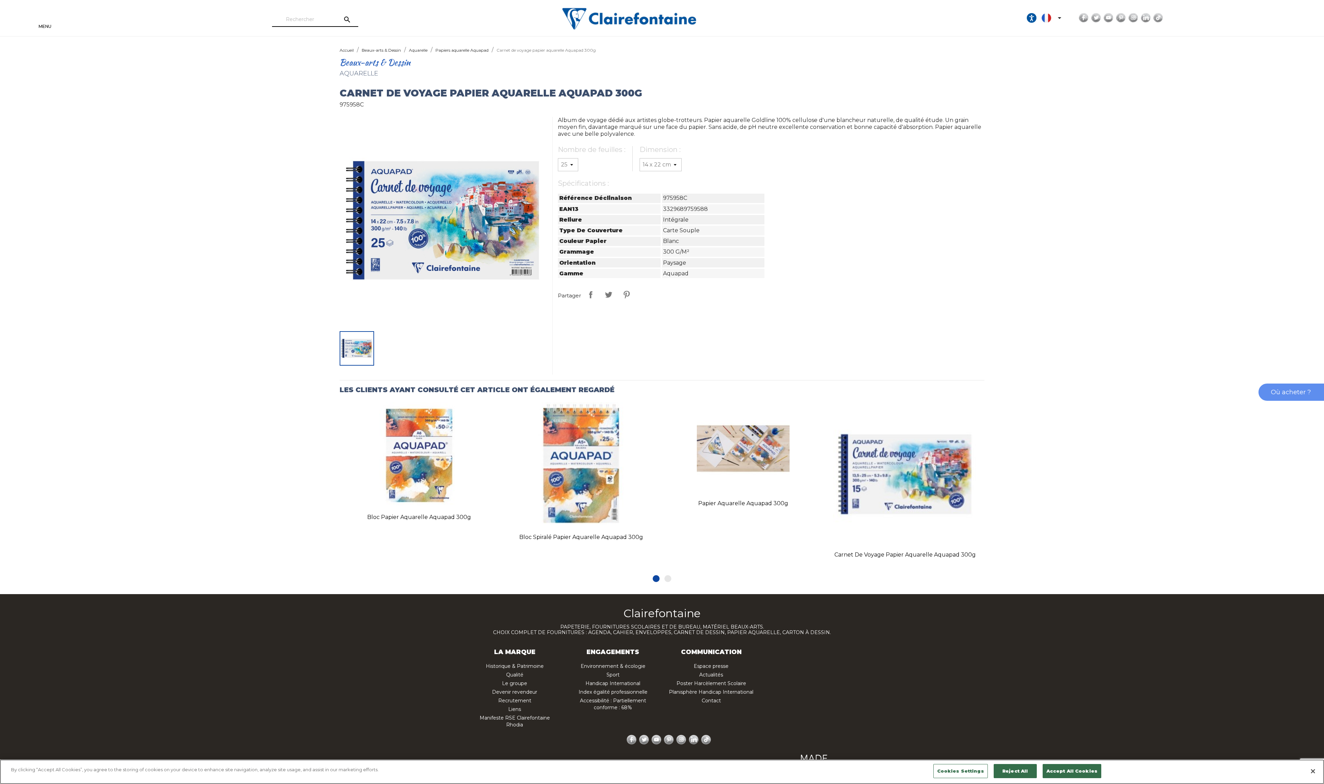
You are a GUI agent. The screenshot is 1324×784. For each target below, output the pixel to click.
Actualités (711, 675)
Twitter (1096, 17)
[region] (662, 772)
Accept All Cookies (1071, 771)
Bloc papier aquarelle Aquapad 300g (419, 517)
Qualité (514, 675)
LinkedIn (1145, 17)
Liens (514, 709)
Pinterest (1120, 17)
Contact (711, 701)
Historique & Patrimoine (515, 666)
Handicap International (612, 683)
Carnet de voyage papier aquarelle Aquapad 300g (905, 554)
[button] (656, 578)
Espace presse (711, 666)
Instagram (1133, 17)
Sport (613, 675)
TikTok (1158, 17)
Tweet (608, 295)
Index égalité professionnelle (613, 692)
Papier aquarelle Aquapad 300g (743, 503)
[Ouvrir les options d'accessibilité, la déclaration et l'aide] (1031, 18)
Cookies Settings (960, 771)
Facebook (1083, 17)
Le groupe (514, 683)
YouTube (1108, 17)
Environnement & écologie (613, 666)
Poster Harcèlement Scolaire (711, 683)
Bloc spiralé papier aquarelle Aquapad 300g (581, 537)
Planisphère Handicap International (711, 692)
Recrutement (514, 701)
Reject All (1015, 771)
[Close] (1313, 771)
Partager (591, 295)
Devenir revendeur (514, 692)
